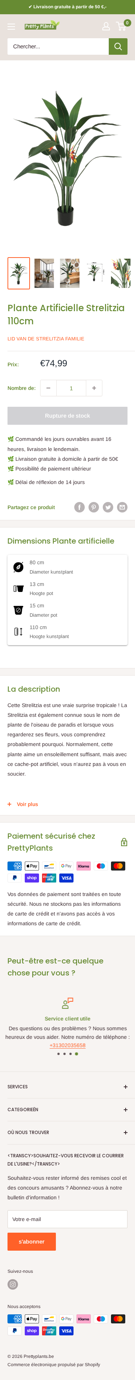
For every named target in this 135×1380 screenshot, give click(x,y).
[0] (121, 26)
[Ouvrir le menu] (11, 27)
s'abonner (32, 1241)
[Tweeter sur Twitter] (108, 507)
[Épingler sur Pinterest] (93, 507)
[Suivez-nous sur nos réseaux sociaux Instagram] (13, 1284)
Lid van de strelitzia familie (46, 339)
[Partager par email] (122, 507)
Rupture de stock (67, 415)
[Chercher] (118, 46)
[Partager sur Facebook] (79, 507)
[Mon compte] (106, 26)
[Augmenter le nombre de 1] (94, 388)
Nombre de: (22, 388)
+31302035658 (68, 1046)
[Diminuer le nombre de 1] (48, 388)
